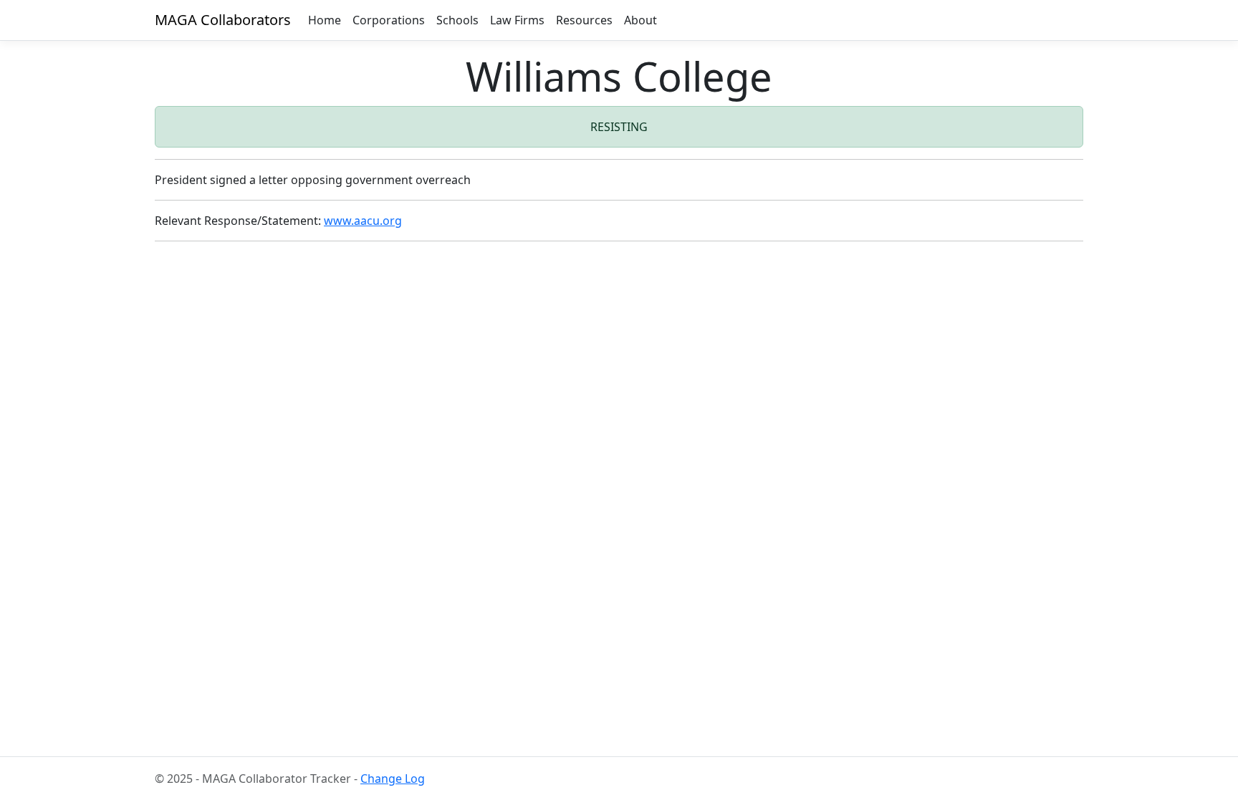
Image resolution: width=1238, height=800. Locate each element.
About (640, 20)
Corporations (388, 20)
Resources (584, 20)
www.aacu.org (363, 220)
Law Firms (517, 20)
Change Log (392, 778)
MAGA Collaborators (223, 19)
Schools (457, 20)
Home (324, 20)
